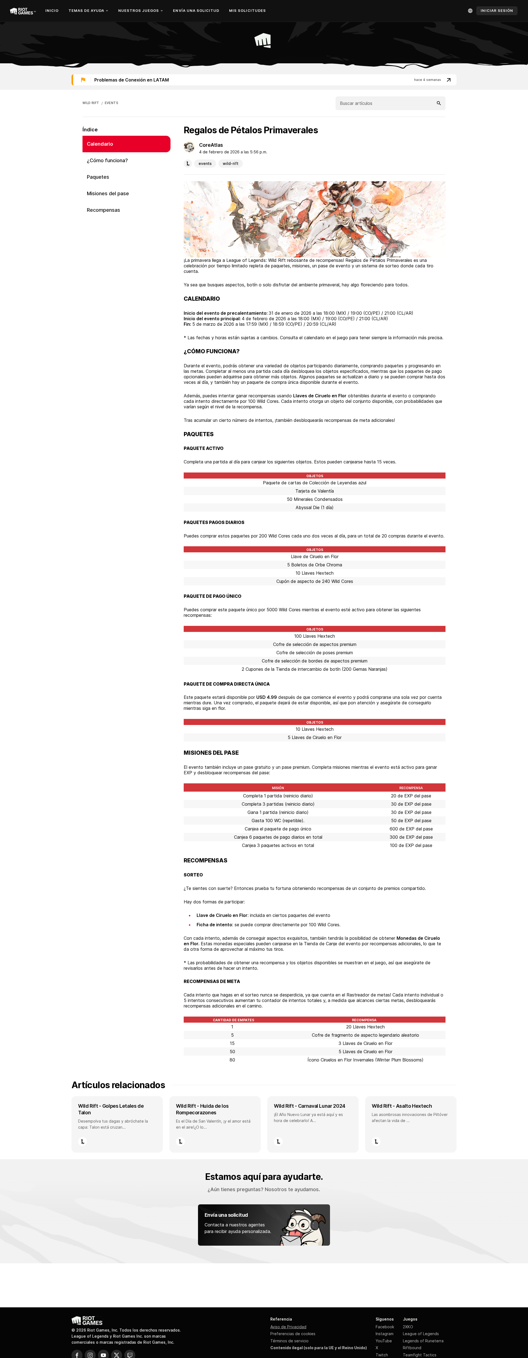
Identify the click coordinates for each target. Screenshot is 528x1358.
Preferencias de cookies (292, 1333)
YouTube (384, 1340)
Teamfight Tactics (419, 1354)
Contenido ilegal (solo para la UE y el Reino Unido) (318, 1347)
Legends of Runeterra (423, 1340)
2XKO (408, 1326)
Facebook (385, 1326)
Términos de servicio (289, 1340)
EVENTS (111, 103)
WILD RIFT (90, 103)
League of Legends (421, 1333)
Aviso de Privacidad (288, 1326)
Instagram (385, 1333)
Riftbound (412, 1347)
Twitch (382, 1354)
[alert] (264, 79)
